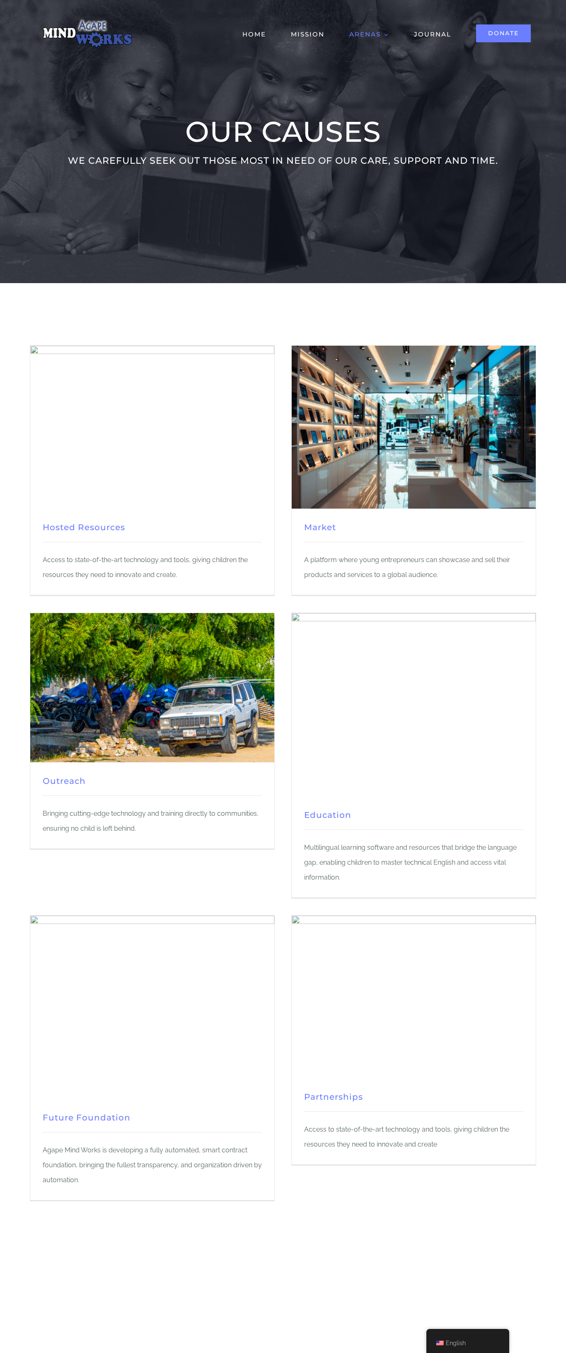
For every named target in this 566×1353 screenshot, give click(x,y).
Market (320, 527)
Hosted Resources (84, 527)
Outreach (64, 781)
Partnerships (333, 1097)
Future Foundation (87, 1118)
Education (327, 815)
